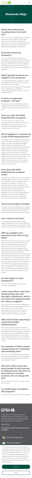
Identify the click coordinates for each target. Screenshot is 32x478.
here (16, 84)
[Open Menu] (29, 2)
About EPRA (5, 424)
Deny (16, 473)
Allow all (16, 467)
